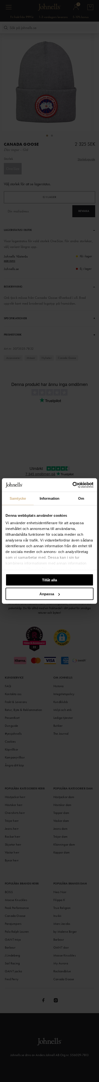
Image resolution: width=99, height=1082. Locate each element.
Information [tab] (49, 498)
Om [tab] (81, 498)
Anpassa (46, 594)
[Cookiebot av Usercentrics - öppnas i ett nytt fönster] (72, 485)
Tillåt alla (49, 580)
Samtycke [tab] (18, 498)
